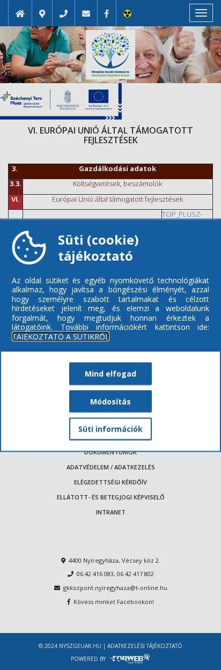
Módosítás (110, 401)
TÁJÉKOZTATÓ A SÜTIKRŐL (60, 336)
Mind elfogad (110, 374)
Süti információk (110, 429)
